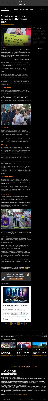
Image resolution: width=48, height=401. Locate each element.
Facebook (15, 366)
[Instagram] (44, 9)
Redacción (5, 47)
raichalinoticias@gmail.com (22, 394)
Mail (29, 366)
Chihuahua (19, 355)
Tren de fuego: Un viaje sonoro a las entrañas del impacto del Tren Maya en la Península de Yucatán (40, 43)
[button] (46, 3)
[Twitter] (46, 9)
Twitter (36, 366)
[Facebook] (41, 9)
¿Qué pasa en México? (5, 24)
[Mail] (27, 367)
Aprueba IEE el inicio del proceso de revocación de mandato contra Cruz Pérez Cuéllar (39, 39)
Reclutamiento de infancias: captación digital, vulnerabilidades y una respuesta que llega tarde (40, 35)
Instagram (23, 366)
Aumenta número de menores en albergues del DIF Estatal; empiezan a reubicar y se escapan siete (11, 336)
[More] (26, 323)
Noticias (12, 24)
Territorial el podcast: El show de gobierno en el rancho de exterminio (39, 31)
